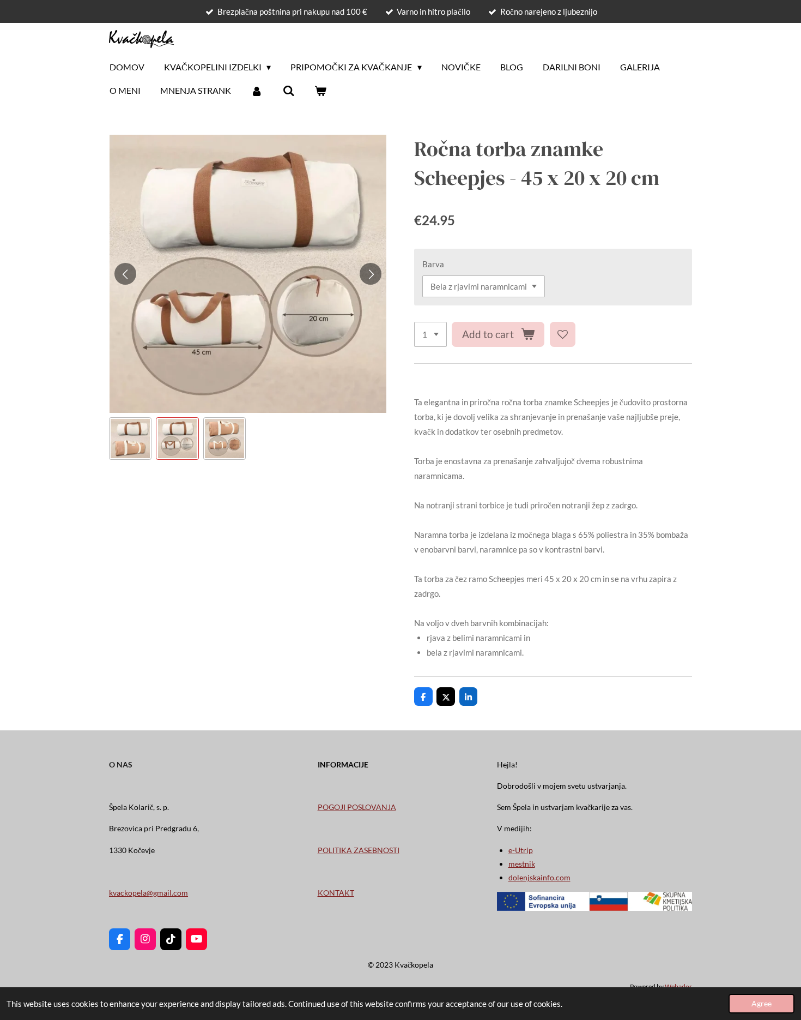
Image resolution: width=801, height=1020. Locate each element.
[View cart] (320, 90)
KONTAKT (336, 892)
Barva (433, 264)
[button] (130, 438)
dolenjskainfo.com (539, 877)
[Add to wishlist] (562, 334)
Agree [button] (761, 1003)
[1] (430, 334)
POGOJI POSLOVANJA (357, 807)
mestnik (521, 863)
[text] (553, 417)
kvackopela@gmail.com (148, 892)
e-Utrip (520, 850)
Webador (678, 986)
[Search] (288, 90)
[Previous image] (125, 274)
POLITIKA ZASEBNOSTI (358, 850)
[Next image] (370, 274)
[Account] (257, 90)
